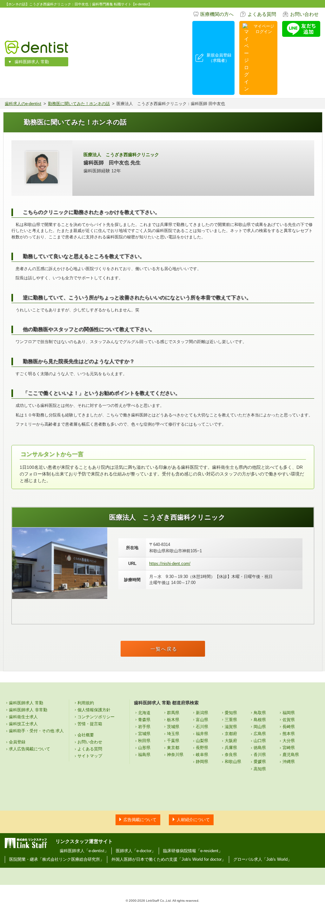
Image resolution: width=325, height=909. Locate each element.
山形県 (144, 747)
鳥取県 (260, 712)
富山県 (202, 719)
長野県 (202, 747)
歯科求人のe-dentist (23, 103)
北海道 (144, 712)
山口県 (260, 740)
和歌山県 (233, 761)
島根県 (260, 719)
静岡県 (202, 761)
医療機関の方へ (217, 14)
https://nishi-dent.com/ (169, 563)
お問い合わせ (304, 14)
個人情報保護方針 (93, 709)
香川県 (260, 754)
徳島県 (260, 747)
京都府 (231, 733)
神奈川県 (175, 754)
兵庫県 (231, 747)
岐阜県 (202, 754)
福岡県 (288, 712)
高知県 (260, 768)
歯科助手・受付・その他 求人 (36, 730)
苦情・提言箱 (89, 723)
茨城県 (173, 726)
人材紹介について (193, 819)
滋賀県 (231, 726)
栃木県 (173, 719)
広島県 (260, 733)
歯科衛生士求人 (23, 716)
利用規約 (85, 702)
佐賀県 (288, 719)
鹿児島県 (290, 754)
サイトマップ (89, 755)
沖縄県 (288, 761)
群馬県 (173, 712)
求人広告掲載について (29, 748)
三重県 (231, 719)
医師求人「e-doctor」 (136, 850)
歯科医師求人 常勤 (32, 61)
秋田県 (144, 740)
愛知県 (231, 712)
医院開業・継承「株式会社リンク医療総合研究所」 (56, 859)
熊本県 (288, 733)
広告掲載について (139, 819)
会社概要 (85, 735)
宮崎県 (288, 747)
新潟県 (202, 712)
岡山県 (260, 726)
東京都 (173, 747)
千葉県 (173, 740)
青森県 (144, 719)
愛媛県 (260, 761)
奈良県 (231, 754)
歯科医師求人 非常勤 (28, 709)
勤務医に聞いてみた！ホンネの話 (79, 103)
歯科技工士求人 (23, 723)
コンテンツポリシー (96, 716)
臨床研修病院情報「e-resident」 (192, 850)
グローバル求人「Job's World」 (262, 859)
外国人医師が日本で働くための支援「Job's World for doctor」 (168, 859)
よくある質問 (262, 14)
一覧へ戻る (163, 649)
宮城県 (144, 733)
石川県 (202, 726)
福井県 (202, 733)
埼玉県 (173, 733)
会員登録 (17, 742)
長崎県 (288, 726)
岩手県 (144, 726)
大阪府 (231, 740)
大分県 (288, 740)
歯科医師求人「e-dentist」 (84, 850)
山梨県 (202, 740)
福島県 (144, 754)
